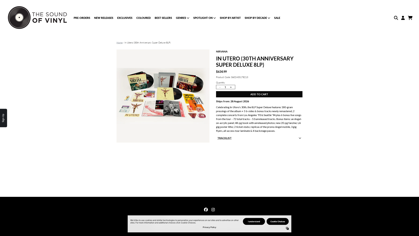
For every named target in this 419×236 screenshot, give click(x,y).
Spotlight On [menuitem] (203, 17)
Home (120, 42)
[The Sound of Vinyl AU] (38, 18)
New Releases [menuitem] (103, 17)
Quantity (220, 82)
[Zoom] (163, 96)
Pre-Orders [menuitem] (82, 17)
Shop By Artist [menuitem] (230, 17)
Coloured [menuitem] (143, 17)
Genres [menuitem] (181, 17)
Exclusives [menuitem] (124, 17)
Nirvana (222, 51)
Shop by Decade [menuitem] (256, 17)
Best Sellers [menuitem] (163, 17)
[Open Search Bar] (395, 18)
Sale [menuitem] (277, 17)
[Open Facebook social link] (206, 209)
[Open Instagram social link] (213, 209)
